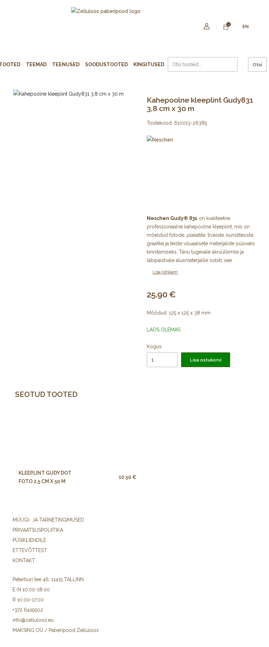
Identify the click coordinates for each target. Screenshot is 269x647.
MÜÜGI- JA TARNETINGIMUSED (48, 520)
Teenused (66, 64)
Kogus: (155, 346)
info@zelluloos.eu (33, 620)
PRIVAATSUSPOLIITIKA (38, 530)
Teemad (36, 64)
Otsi (257, 64)
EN (245, 26)
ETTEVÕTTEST (30, 550)
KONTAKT (24, 560)
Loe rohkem (165, 272)
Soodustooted (106, 64)
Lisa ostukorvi (205, 360)
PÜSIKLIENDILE (29, 540)
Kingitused (148, 64)
